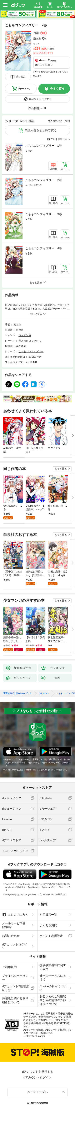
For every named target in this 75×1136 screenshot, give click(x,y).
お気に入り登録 (61, 121)
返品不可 (37, 76)
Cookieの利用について (53, 988)
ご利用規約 (9, 967)
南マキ (37, 38)
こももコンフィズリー (31, 351)
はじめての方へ (18, 914)
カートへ (24, 88)
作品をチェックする (40, 99)
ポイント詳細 (42, 64)
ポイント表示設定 (51, 935)
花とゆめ (21, 346)
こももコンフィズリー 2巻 (43, 180)
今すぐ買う (57, 88)
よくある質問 (48, 925)
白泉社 (20, 329)
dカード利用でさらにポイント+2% (49, 72)
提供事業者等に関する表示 (53, 967)
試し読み (21, 76)
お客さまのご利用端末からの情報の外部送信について (53, 1000)
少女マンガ (25, 335)
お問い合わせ (11, 935)
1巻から (51, 139)
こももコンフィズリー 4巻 (43, 248)
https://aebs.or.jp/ (35, 1036)
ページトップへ (37, 1092)
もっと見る (60, 468)
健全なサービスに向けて (53, 977)
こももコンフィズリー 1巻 (43, 145)
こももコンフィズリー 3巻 (43, 214)
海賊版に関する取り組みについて (15, 1000)
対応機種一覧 (48, 914)
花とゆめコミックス (30, 340)
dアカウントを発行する (37, 1071)
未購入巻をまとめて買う (41, 130)
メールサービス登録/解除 (13, 925)
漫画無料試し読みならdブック (17, 693)
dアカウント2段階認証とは (15, 988)
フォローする (44, 38)
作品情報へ (35, 108)
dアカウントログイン (14, 946)
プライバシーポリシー (15, 977)
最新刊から (64, 139)
